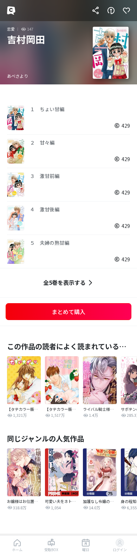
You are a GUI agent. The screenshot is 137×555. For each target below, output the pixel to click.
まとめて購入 (68, 311)
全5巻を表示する (64, 282)
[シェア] (95, 10)
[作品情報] (111, 10)
